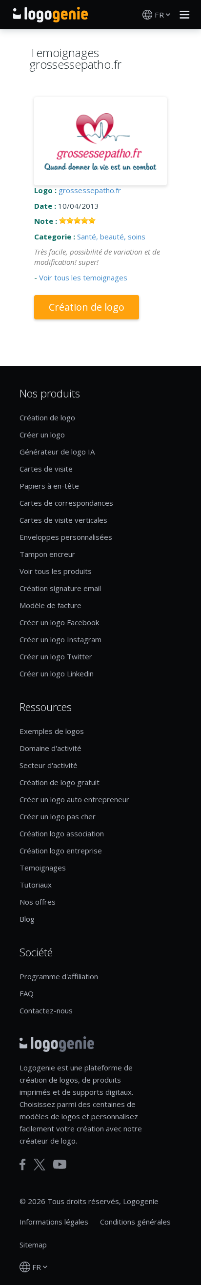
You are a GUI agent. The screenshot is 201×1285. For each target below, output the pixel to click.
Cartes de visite (46, 469)
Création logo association (62, 833)
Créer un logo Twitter (56, 656)
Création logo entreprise (61, 850)
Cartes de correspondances (66, 503)
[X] (39, 1164)
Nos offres (38, 902)
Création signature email (60, 588)
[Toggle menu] (182, 14)
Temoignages (43, 867)
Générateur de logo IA (57, 451)
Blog (27, 919)
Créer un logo (42, 434)
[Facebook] (23, 1164)
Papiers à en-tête (49, 486)
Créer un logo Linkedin (57, 673)
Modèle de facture (50, 605)
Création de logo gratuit (60, 782)
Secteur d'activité (49, 765)
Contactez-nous (46, 1010)
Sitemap (33, 1244)
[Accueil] (50, 14)
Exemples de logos (52, 731)
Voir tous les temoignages (83, 277)
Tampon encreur (47, 554)
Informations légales (54, 1221)
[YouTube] (59, 1164)
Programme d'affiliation (59, 976)
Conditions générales (135, 1221)
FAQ (27, 993)
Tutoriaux (36, 885)
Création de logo (86, 307)
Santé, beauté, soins (111, 236)
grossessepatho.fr (90, 190)
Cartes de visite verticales (63, 520)
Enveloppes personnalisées (66, 537)
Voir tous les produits (56, 571)
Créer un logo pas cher (58, 816)
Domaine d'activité (50, 748)
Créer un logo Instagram (60, 639)
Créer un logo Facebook (59, 622)
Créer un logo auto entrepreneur (74, 799)
